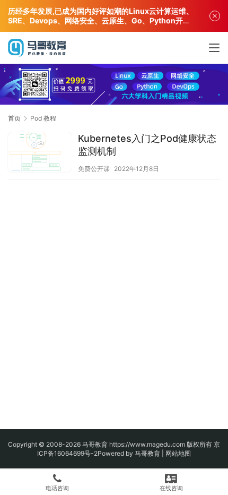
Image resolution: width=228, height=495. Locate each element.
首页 (14, 118)
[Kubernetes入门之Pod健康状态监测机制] (40, 153)
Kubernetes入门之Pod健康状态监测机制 (147, 145)
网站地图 (178, 453)
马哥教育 (95, 444)
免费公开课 (94, 169)
